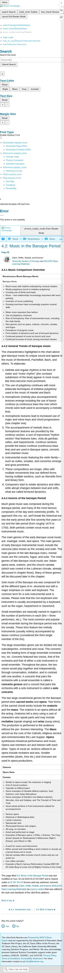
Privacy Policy (49, 955)
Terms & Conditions (11, 958)
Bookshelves (33, 239)
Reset (4, 84)
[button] (10, 185)
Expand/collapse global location (61, 238)
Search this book (8, 55)
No (17, 926)
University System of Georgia (25, 261)
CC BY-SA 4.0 (16, 882)
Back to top (6, 900)
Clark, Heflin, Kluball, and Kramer (35, 885)
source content (37, 889)
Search (6, 969)
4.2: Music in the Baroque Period (32, 875)
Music (52, 239)
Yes (7, 926)
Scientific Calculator (15, 163)
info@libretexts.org (34, 961)
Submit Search (9, 64)
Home (15, 239)
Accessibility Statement (32, 958)
